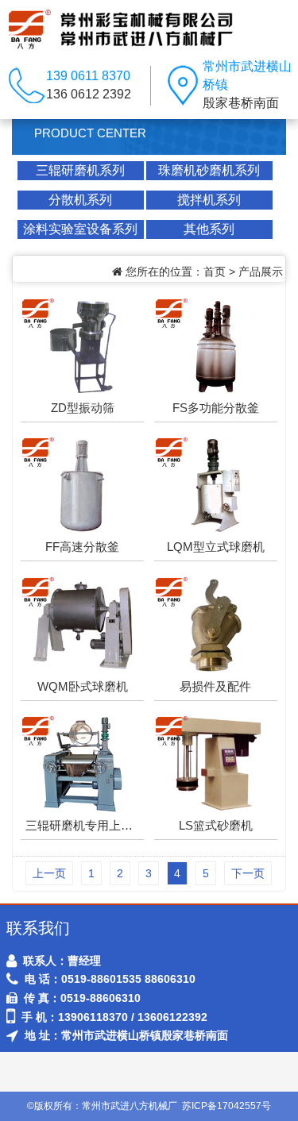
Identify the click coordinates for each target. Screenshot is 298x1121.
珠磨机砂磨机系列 (209, 170)
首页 (214, 271)
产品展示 (260, 271)
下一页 (248, 873)
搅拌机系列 (209, 199)
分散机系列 (80, 199)
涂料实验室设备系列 (80, 229)
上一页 (49, 873)
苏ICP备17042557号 (226, 1105)
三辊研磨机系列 (80, 170)
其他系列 (209, 229)
